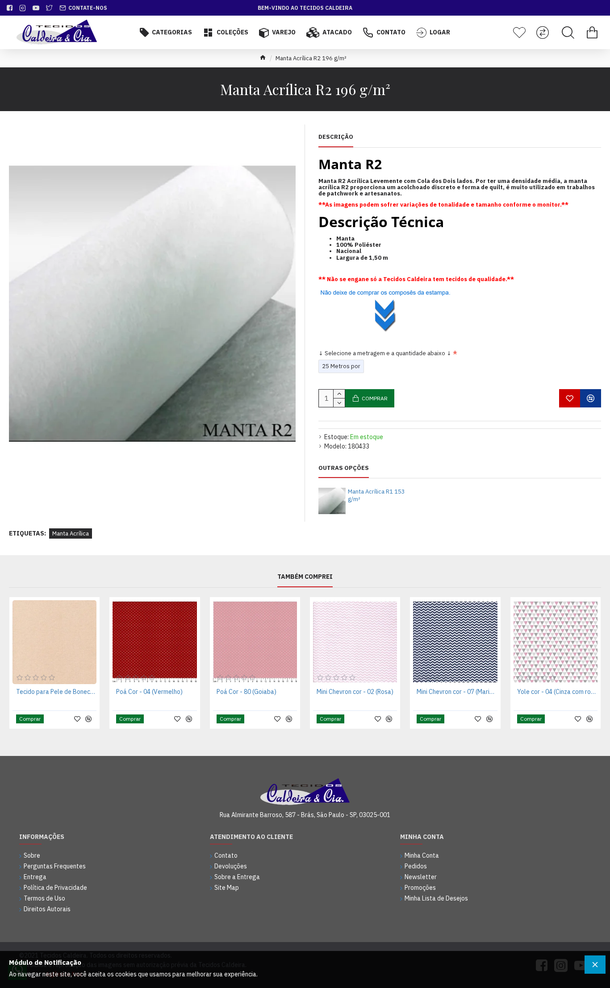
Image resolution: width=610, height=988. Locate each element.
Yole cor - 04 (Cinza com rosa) (557, 692)
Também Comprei (305, 577)
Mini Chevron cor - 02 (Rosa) (355, 692)
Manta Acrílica (70, 533)
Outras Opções (343, 468)
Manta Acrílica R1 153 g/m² (376, 495)
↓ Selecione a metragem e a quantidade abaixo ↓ (384, 353)
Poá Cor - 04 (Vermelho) (149, 692)
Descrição (335, 137)
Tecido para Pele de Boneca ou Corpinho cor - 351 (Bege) (56, 692)
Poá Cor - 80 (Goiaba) (246, 692)
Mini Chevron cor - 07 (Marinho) (457, 692)
